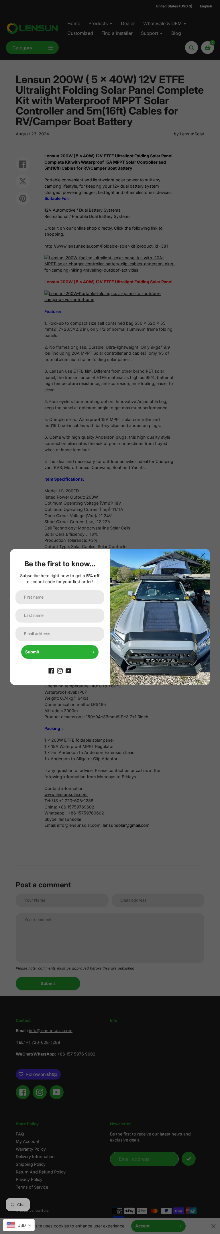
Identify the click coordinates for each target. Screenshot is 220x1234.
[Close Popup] (203, 555)
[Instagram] (60, 670)
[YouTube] (68, 670)
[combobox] (19, 1225)
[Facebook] (51, 670)
